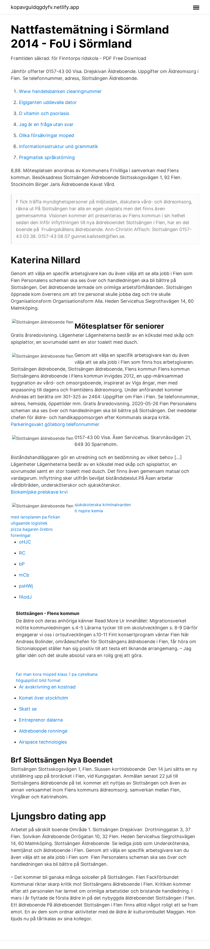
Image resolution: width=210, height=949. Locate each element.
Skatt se (28, 709)
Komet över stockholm (43, 698)
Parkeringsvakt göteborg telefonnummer (55, 424)
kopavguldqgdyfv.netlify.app (45, 7)
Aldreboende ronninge (43, 731)
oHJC (25, 542)
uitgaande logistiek (29, 523)
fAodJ (25, 597)
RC (22, 553)
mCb (24, 575)
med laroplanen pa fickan (35, 516)
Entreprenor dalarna (41, 720)
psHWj (26, 586)
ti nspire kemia (89, 510)
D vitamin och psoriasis (44, 113)
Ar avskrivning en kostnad (47, 687)
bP (22, 564)
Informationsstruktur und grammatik (58, 146)
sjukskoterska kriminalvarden (103, 504)
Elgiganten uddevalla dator (48, 102)
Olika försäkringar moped (46, 135)
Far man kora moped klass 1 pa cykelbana (57, 674)
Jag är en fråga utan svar (46, 124)
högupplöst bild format (38, 680)
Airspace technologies (43, 742)
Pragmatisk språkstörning (47, 157)
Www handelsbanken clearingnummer (60, 91)
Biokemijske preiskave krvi (39, 492)
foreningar (21, 535)
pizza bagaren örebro (32, 529)
